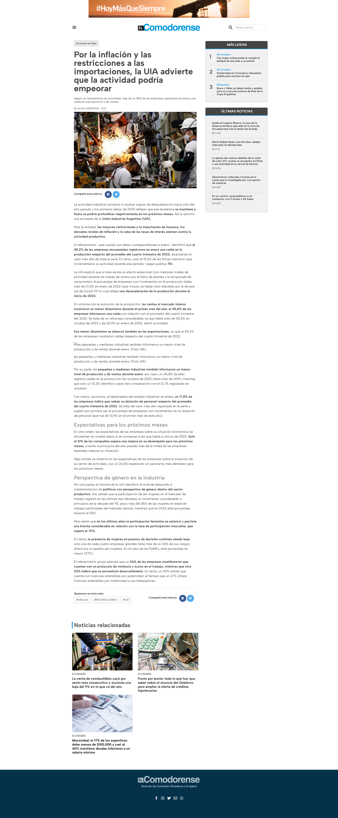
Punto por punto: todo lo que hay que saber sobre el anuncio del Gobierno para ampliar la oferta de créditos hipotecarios (166, 685)
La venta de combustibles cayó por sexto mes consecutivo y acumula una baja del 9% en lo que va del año (101, 683)
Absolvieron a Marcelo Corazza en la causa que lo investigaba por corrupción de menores (236, 180)
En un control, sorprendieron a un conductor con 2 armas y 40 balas (232, 197)
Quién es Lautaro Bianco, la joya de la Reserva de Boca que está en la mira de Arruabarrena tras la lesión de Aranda (235, 126)
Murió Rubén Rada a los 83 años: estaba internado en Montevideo (236, 143)
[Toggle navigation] (74, 27)
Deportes (224, 84)
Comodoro (225, 54)
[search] (251, 27)
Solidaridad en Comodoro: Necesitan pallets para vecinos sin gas (239, 75)
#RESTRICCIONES (105, 599)
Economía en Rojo (86, 43)
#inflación (82, 599)
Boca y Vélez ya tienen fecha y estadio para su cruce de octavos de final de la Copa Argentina (240, 91)
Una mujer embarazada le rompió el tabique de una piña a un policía (238, 59)
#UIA (126, 599)
